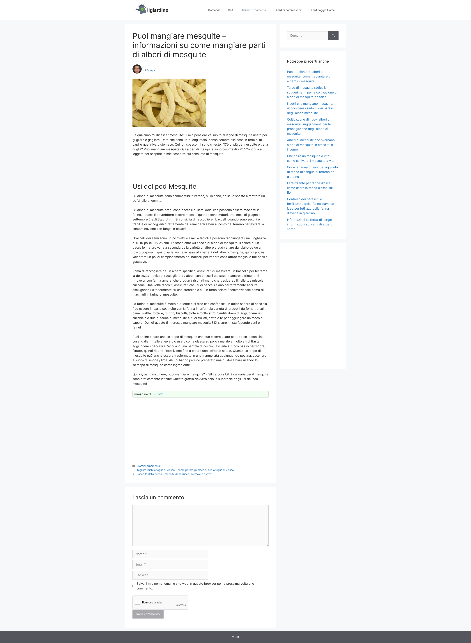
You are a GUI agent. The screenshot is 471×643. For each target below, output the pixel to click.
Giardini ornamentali (254, 10)
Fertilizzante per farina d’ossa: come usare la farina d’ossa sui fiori (310, 187)
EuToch (158, 394)
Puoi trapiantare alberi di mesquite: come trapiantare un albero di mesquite (309, 76)
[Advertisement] (200, 169)
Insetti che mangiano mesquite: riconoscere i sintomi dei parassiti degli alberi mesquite (311, 108)
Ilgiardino (157, 10)
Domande (214, 10)
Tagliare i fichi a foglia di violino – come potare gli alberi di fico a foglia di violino (185, 469)
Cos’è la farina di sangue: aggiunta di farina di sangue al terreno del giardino (312, 172)
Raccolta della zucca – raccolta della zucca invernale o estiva (174, 474)
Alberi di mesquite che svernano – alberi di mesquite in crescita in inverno (312, 144)
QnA (230, 10)
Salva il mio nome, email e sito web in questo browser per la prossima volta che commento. (195, 586)
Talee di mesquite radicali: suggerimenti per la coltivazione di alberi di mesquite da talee (312, 92)
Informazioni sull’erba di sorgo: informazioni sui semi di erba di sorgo (310, 224)
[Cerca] (333, 35)
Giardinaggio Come (322, 10)
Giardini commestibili (288, 10)
